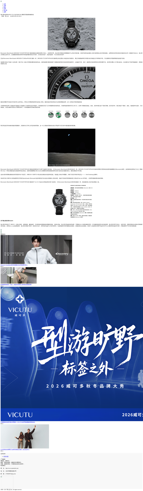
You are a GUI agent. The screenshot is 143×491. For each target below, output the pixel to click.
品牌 (5, 11)
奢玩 (5, 7)
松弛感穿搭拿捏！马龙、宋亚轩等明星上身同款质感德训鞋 (16, 284)
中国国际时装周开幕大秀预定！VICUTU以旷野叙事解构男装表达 (18, 422)
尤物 (5, 5)
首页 (5, 4)
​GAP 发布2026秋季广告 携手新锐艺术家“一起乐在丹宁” (15, 449)
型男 (5, 8)
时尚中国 (6, 456)
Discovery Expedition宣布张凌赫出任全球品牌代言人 (14, 265)
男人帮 (5, 10)
